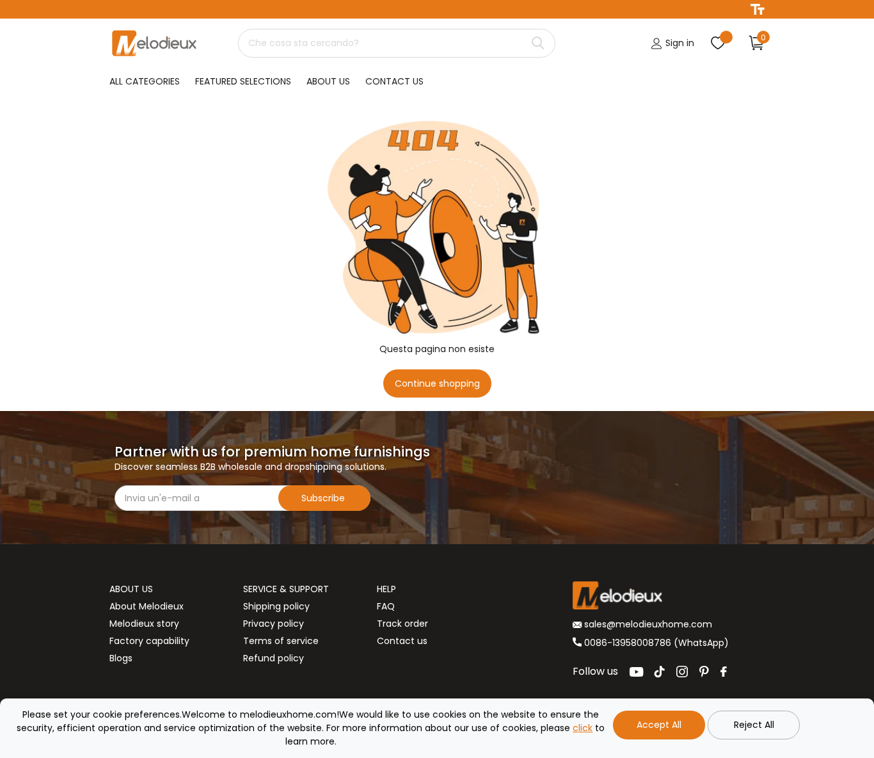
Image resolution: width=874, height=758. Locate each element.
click (582, 728)
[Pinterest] (704, 671)
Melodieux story (144, 623)
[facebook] (723, 671)
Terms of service (281, 640)
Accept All (659, 724)
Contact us (402, 640)
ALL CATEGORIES (144, 81)
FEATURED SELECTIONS (243, 81)
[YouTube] (636, 672)
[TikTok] (660, 671)
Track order (402, 623)
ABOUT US (328, 81)
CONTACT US (394, 81)
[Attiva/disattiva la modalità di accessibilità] (758, 9)
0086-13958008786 (628, 642)
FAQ (386, 606)
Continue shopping (437, 383)
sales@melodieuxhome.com (647, 624)
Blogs (120, 658)
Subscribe (324, 498)
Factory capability (149, 640)
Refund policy (273, 658)
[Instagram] (682, 671)
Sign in (678, 42)
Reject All (754, 724)
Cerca (537, 43)
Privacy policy (273, 623)
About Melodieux (146, 606)
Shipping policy (276, 606)
